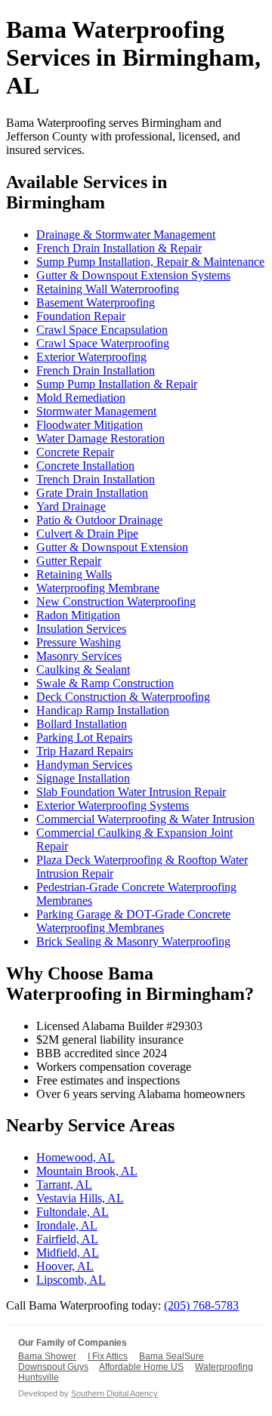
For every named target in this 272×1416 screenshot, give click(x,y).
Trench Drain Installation (95, 479)
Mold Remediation (80, 397)
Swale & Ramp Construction (105, 683)
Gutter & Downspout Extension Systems (133, 275)
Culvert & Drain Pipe (87, 533)
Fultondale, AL (72, 1211)
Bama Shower (47, 1356)
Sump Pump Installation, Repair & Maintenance (150, 261)
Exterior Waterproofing (91, 356)
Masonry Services (79, 655)
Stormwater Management (96, 411)
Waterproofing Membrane (97, 588)
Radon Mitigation (78, 615)
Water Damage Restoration (100, 438)
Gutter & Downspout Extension (112, 547)
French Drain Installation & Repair (119, 248)
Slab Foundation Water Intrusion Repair (131, 791)
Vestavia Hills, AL (80, 1198)
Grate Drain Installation (92, 492)
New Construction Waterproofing (116, 601)
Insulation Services (81, 628)
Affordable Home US (141, 1367)
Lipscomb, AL (71, 1279)
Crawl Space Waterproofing (102, 343)
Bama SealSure (171, 1356)
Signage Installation (83, 778)
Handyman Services (84, 764)
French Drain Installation (95, 370)
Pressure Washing (78, 642)
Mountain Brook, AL (87, 1171)
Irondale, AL (66, 1225)
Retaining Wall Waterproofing (107, 288)
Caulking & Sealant (83, 669)
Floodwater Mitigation (89, 424)
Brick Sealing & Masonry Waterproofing (133, 941)
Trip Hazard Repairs (84, 751)
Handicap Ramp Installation (102, 710)
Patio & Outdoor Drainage (99, 520)
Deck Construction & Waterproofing (123, 696)
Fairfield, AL (67, 1238)
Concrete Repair (75, 452)
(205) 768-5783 (201, 1305)
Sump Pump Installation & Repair (116, 384)
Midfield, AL (67, 1252)
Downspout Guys (53, 1367)
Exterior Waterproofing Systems (112, 805)
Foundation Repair (80, 316)
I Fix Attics (108, 1356)
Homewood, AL (75, 1157)
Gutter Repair (68, 560)
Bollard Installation (81, 723)
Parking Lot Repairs (84, 737)
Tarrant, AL (64, 1184)
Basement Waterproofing (95, 302)
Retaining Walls (74, 574)
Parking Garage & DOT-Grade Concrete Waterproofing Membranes (133, 921)
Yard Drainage (71, 506)
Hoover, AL (65, 1266)
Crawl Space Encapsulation (102, 329)
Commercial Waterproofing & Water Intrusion (145, 819)
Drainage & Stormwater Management (125, 234)
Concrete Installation (85, 465)
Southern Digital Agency (114, 1393)
